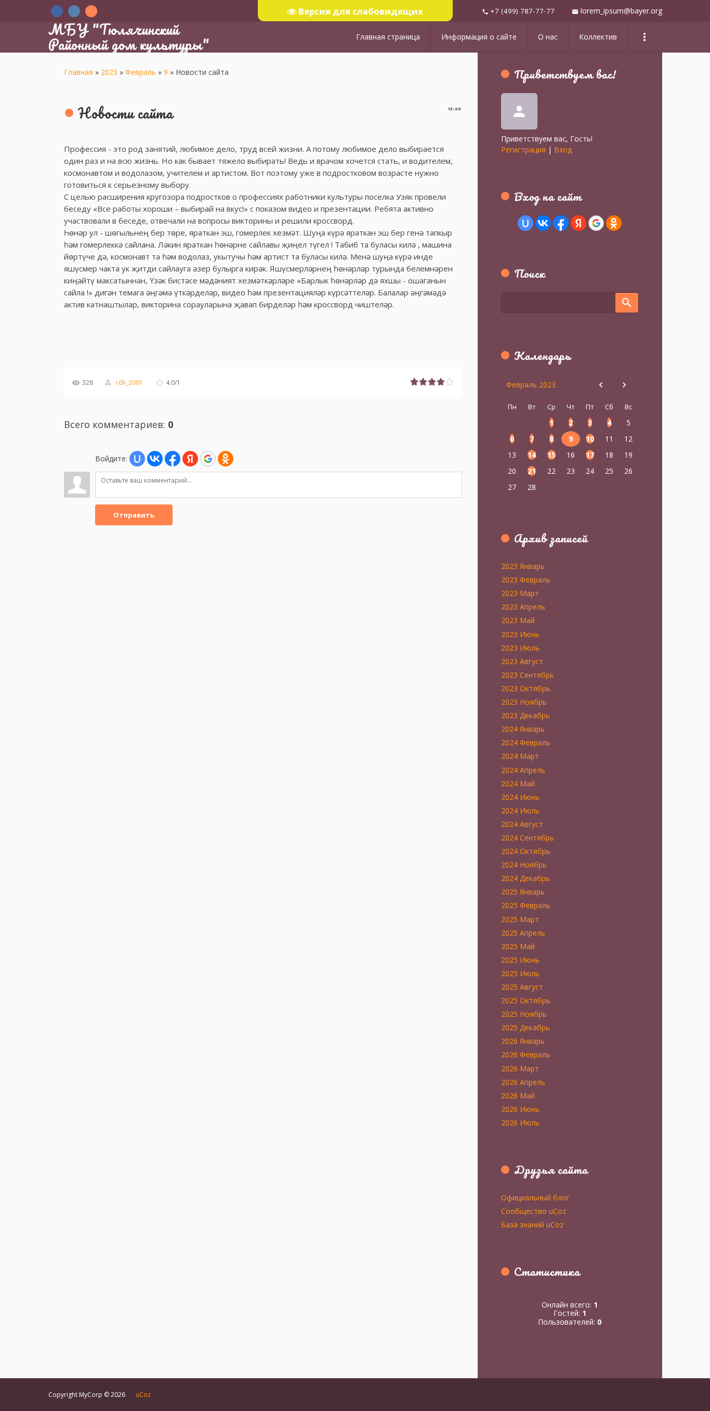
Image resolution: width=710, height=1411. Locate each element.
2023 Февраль (525, 579)
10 (590, 439)
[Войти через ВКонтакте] (155, 459)
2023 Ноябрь (524, 701)
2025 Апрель (523, 932)
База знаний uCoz (532, 1224)
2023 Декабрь (525, 715)
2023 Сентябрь (527, 674)
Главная (78, 72)
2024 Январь (523, 728)
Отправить (133, 515)
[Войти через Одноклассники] (225, 459)
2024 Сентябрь (527, 837)
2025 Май (518, 946)
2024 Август (522, 824)
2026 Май (518, 1095)
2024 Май (518, 783)
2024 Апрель (523, 769)
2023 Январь (523, 566)
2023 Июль (520, 647)
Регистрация (523, 149)
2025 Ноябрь (524, 1013)
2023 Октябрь (525, 688)
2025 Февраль (525, 905)
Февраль (140, 72)
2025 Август (522, 986)
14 (532, 455)
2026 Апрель (523, 1081)
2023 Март (520, 593)
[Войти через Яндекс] (190, 459)
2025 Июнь (520, 959)
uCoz (143, 1394)
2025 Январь (523, 891)
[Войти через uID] (137, 459)
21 (532, 471)
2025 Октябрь (525, 1000)
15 (551, 455)
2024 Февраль (525, 742)
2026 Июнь (520, 1109)
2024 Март (520, 755)
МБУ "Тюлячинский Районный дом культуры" (128, 37)
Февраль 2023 (531, 385)
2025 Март (520, 919)
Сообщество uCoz (533, 1210)
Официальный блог (535, 1197)
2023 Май (518, 620)
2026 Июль (520, 1122)
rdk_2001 (129, 382)
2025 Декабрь (525, 1027)
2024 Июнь (520, 796)
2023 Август (522, 661)
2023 (109, 72)
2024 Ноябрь (524, 864)
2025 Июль (520, 973)
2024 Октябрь (525, 851)
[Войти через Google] (208, 459)
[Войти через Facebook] (172, 459)
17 (590, 455)
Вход (563, 149)
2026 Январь (523, 1040)
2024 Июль (520, 810)
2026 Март (520, 1068)
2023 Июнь (520, 634)
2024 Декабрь (525, 878)
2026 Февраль (525, 1054)
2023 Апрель (523, 606)
